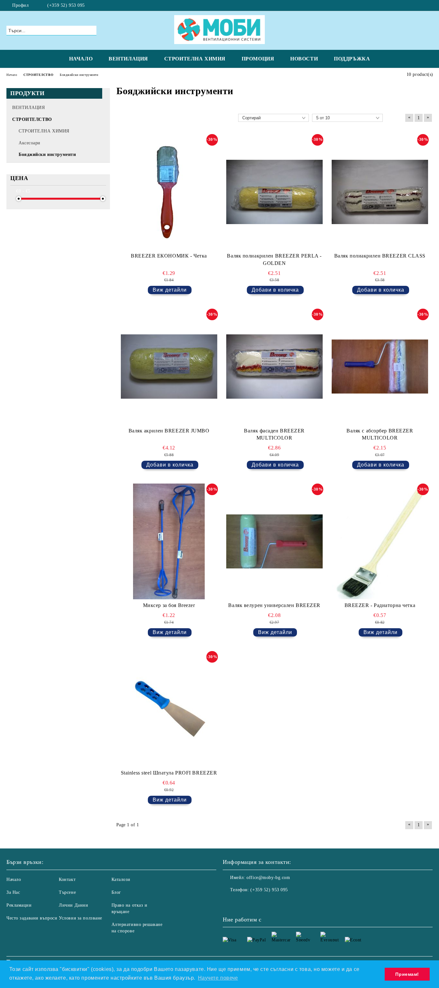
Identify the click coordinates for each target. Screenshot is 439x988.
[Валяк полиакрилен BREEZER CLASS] (380, 192)
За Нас (13, 892)
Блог (116, 892)
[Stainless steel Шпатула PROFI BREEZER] (169, 709)
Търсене (67, 892)
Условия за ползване (80, 918)
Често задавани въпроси (31, 918)
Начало (13, 879)
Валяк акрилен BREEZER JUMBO (169, 430)
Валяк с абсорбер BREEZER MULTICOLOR (379, 434)
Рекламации (19, 905)
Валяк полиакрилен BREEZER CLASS (380, 255)
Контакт (67, 879)
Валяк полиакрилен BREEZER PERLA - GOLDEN (274, 259)
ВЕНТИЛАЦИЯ (128, 58)
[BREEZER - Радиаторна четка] (380, 541)
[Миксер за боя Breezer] (169, 541)
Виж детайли (170, 290)
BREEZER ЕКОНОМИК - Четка (169, 255)
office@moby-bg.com (268, 877)
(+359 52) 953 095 (66, 5)
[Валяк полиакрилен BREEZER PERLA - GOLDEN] (274, 192)
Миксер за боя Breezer (169, 605)
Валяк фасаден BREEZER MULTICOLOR (274, 434)
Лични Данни (73, 905)
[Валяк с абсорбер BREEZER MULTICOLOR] (380, 366)
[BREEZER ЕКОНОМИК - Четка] (169, 192)
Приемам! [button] (407, 974)
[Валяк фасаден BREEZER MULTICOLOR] (274, 366)
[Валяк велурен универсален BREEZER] (274, 541)
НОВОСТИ (304, 58)
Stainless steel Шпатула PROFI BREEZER (169, 772)
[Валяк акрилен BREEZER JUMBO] (169, 366)
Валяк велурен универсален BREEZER (274, 605)
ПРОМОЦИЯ (258, 58)
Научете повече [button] (218, 978)
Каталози (121, 879)
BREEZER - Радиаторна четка (380, 605)
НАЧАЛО (81, 58)
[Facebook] (429, 5)
